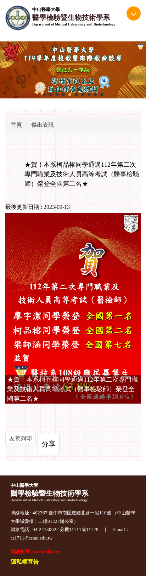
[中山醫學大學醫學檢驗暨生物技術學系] (17, 17)
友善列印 (20, 438)
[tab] (44, 94)
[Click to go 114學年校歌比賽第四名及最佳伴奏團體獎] (73, 70)
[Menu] (134, 13)
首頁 (16, 125)
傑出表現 (42, 125)
